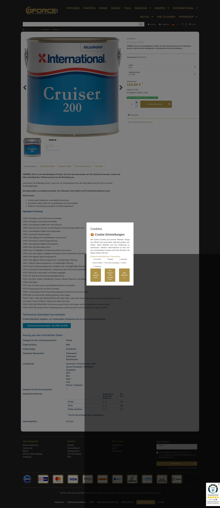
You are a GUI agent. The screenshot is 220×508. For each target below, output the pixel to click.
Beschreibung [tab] (30, 166)
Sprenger (187, 16)
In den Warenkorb (155, 104)
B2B (69, 457)
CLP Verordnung (74, 454)
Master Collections (30, 445)
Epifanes (73, 8)
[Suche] (141, 24)
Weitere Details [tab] (64, 166)
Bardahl (141, 8)
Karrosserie (27, 448)
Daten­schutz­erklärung (77, 502)
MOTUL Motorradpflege (32, 454)
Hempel (160, 8)
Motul (145, 16)
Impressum (59, 502)
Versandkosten (147, 122)
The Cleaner (166, 16)
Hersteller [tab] (99, 166)
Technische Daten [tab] (47, 166)
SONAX (115, 8)
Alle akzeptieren (96, 275)
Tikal (127, 8)
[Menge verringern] (136, 106)
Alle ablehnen (124, 275)
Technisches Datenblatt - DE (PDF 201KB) (47, 325)
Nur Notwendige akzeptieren (110, 275)
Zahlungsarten (73, 451)
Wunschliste (133, 115)
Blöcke (26, 451)
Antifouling (55, 29)
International (184, 8)
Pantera (89, 8)
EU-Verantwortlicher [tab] (83, 166)
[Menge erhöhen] (136, 102)
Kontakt (70, 445)
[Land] (173, 24)
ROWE (103, 8)
